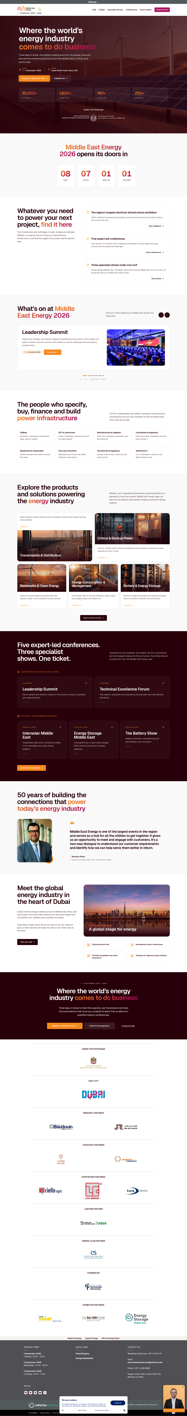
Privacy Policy (44, 1413)
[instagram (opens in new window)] (45, 1392)
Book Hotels (146, 9)
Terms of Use (57, 1413)
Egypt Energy (91, 1338)
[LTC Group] (93, 1191)
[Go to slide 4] (96, 375)
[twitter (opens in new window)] (30, 1392)
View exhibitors (155, 226)
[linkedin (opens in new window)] (35, 1392)
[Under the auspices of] (93, 1063)
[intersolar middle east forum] (50, 1319)
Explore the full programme (30, 768)
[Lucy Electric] (136, 1191)
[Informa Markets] (43, 1405)
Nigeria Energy (75, 1338)
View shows (156, 278)
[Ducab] (61, 1159)
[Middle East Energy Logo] (29, 10)
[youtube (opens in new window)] (40, 1392)
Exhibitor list (59, 78)
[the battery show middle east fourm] (93, 1319)
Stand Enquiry (82, 1353)
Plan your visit (26, 942)
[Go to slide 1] (85, 375)
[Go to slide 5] (99, 375)
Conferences (131, 9)
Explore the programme (99, 1026)
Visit (94, 9)
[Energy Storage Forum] (136, 1319)
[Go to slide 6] (103, 375)
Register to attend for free (33, 78)
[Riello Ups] (50, 1191)
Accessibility (33, 1413)
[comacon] (93, 1223)
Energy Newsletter (85, 1358)
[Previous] (161, 315)
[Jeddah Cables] (125, 1159)
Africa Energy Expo (110, 1338)
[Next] (167, 315)
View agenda (51, 352)
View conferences (153, 252)
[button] (93, 2)
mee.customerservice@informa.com (145, 1362)
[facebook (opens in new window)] (26, 1392)
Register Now (162, 10)
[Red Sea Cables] (125, 1127)
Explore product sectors (92, 618)
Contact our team (128, 1026)
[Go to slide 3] (92, 375)
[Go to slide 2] (89, 375)
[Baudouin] (61, 1127)
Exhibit (102, 9)
